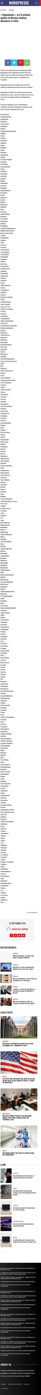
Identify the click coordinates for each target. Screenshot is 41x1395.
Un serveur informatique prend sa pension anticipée (23, 1225)
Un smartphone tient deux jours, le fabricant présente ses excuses (23, 1177)
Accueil (3, 10)
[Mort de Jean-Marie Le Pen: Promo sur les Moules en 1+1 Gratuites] (6, 978)
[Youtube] (23, 935)
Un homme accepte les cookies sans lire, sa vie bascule (24, 1209)
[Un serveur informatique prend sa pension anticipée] (6, 1224)
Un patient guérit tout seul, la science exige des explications (18, 1154)
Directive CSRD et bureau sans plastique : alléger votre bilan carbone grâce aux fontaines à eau (17, 1117)
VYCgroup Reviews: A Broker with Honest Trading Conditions (23, 957)
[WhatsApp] (27, 63)
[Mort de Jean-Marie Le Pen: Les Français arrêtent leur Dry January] (6, 1001)
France (11, 10)
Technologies (18, 1221)
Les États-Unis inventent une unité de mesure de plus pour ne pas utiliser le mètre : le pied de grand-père (19, 1080)
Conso (15, 1173)
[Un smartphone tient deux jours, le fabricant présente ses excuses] (6, 1175)
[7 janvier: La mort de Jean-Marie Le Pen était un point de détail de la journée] (6, 990)
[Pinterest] (20, 63)
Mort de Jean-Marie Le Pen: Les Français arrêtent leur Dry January (24, 1002)
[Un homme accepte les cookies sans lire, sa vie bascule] (6, 1208)
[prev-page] (2, 1251)
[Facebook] (8, 63)
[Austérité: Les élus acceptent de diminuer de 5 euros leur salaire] (6, 967)
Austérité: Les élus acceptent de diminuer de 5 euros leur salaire (23, 968)
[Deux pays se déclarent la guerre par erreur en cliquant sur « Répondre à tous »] (19, 1027)
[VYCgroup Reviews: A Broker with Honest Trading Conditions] (6, 955)
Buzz (4, 1076)
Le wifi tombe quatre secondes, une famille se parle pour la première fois (24, 1241)
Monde (5, 1041)
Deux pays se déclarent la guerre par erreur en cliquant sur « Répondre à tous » (18, 1044)
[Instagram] (15, 935)
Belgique (6, 1113)
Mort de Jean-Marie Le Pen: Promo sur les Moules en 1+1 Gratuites (25, 979)
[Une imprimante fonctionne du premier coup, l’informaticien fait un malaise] (6, 1192)
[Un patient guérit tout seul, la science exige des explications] (19, 1137)
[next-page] (5, 1251)
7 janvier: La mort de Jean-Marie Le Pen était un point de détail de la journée (24, 991)
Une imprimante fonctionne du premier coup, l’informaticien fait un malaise (24, 1193)
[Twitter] (14, 63)
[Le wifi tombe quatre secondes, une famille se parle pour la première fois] (6, 1240)
